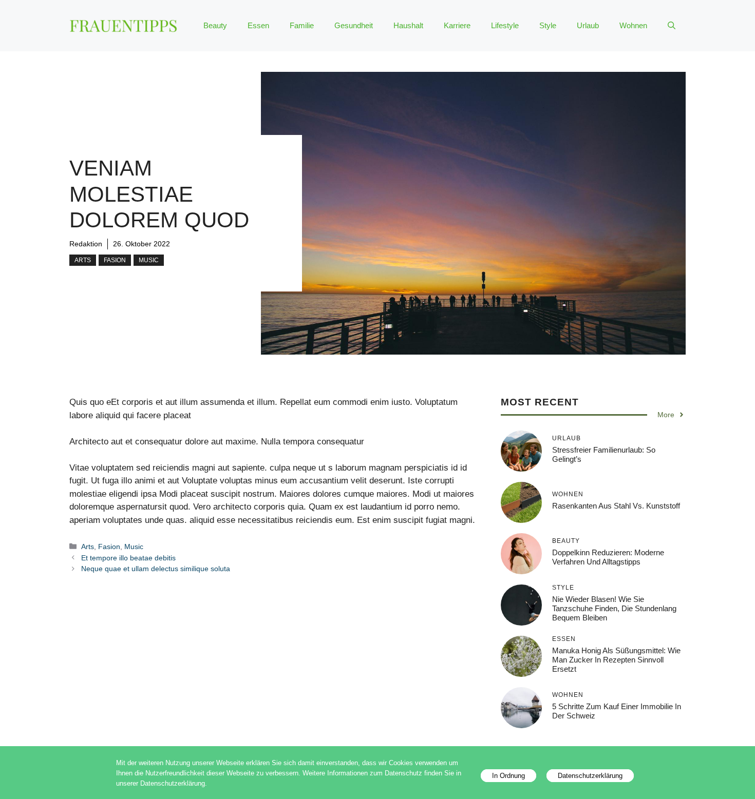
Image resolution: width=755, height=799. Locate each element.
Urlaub (588, 25)
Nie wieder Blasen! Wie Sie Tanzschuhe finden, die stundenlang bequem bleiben (614, 608)
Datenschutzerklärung (590, 775)
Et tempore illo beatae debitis (128, 558)
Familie (302, 25)
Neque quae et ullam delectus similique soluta (155, 568)
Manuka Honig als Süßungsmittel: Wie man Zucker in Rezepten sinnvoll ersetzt (616, 659)
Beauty (215, 25)
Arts (82, 260)
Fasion (115, 260)
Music (149, 260)
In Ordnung (508, 775)
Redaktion (85, 244)
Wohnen (633, 25)
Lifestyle (505, 25)
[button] (671, 25)
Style (547, 25)
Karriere (457, 25)
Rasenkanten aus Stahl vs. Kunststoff (616, 505)
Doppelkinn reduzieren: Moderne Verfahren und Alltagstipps (608, 557)
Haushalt (408, 25)
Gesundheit (353, 25)
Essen (258, 25)
